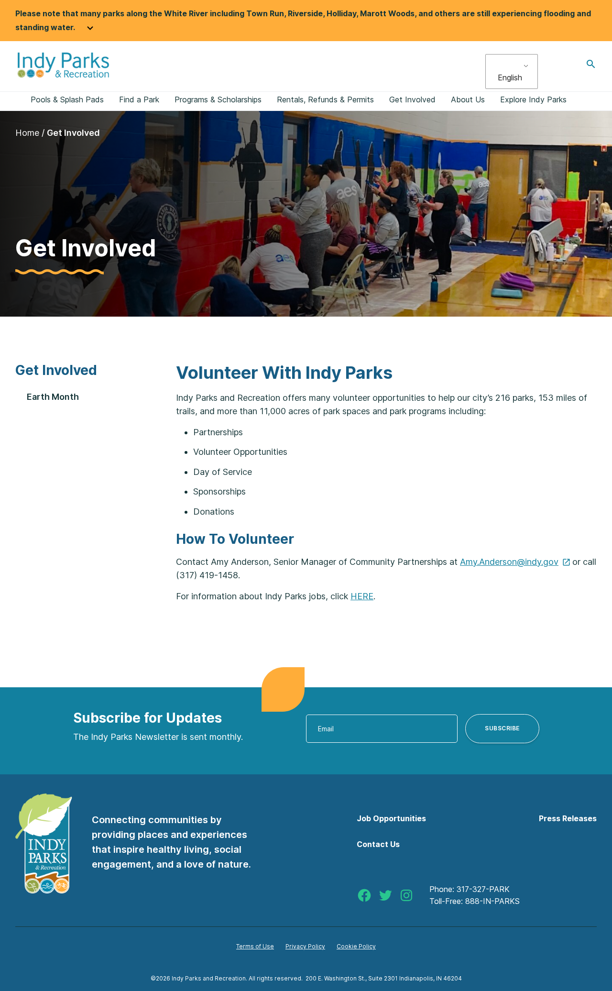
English (510, 77)
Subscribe (502, 728)
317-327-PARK (483, 889)
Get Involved (56, 370)
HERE (361, 596)
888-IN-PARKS (492, 901)
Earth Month (53, 397)
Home (27, 133)
